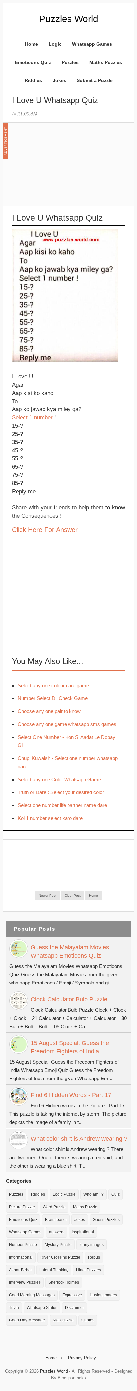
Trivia (14, 1307)
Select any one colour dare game (53, 685)
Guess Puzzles (106, 1219)
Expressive (72, 1295)
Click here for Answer (45, 529)
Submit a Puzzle (95, 80)
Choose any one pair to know (49, 711)
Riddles (33, 80)
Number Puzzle (23, 1244)
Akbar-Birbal (20, 1270)
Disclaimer (74, 1307)
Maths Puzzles (105, 62)
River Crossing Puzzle (60, 1257)
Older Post (73, 895)
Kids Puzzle (63, 1320)
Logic (55, 44)
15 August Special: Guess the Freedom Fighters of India (70, 1047)
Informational (21, 1257)
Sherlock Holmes (63, 1282)
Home (31, 44)
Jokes (59, 80)
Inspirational (83, 1232)
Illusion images (103, 1295)
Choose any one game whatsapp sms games (67, 724)
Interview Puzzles (25, 1282)
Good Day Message (27, 1320)
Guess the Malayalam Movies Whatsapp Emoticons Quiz (70, 951)
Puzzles (70, 62)
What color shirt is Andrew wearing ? (79, 1138)
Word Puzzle (54, 1207)
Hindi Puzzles (88, 1270)
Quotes (87, 1320)
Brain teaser (56, 1219)
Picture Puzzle (22, 1207)
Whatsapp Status (42, 1307)
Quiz (115, 1194)
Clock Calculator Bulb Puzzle (69, 999)
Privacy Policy (82, 1357)
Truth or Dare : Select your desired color (61, 792)
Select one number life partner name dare (62, 805)
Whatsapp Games (92, 44)
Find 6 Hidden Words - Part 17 (71, 1095)
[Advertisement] (62, 167)
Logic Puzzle (64, 1194)
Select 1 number (32, 417)
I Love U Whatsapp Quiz (55, 100)
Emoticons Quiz (33, 62)
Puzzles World (68, 19)
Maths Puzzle (85, 1207)
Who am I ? (93, 1194)
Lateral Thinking (53, 1270)
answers (56, 1232)
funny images (91, 1244)
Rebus (94, 1257)
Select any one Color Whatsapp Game (59, 779)
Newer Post (47, 895)
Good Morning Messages (32, 1295)
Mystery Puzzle (58, 1244)
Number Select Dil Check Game (53, 698)
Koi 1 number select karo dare (50, 818)
